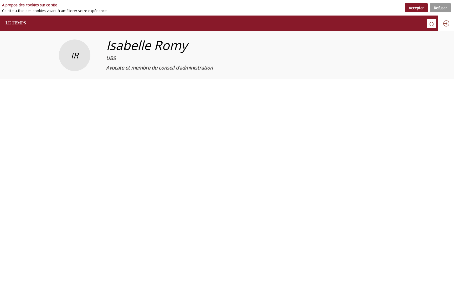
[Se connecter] (446, 23)
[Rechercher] (431, 23)
